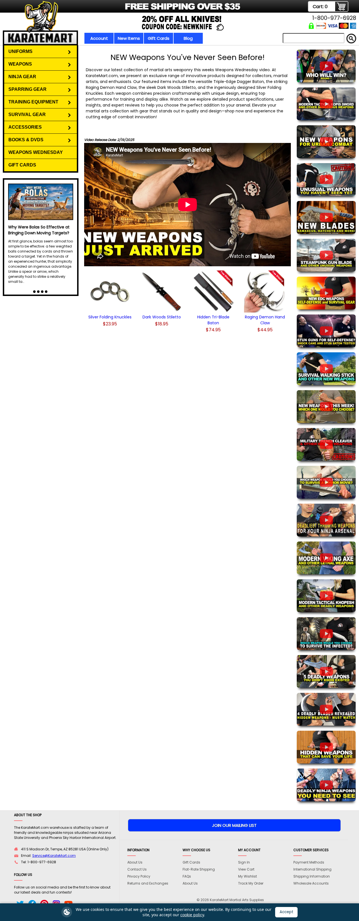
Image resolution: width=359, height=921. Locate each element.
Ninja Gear (22, 76)
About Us (134, 862)
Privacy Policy (138, 876)
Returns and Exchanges (147, 883)
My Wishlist (247, 876)
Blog (188, 38)
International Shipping (312, 869)
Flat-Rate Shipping (199, 869)
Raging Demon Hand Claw (265, 320)
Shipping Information (311, 876)
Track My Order (250, 883)
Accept (286, 912)
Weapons (20, 64)
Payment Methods (308, 862)
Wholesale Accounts (311, 883)
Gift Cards (158, 38)
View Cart (246, 869)
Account (99, 38)
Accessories (25, 127)
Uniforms (20, 51)
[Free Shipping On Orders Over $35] (126, 9)
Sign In (244, 862)
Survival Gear (27, 114)
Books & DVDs (25, 139)
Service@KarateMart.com (54, 855)
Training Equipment (33, 101)
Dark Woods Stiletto (161, 317)
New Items (129, 38)
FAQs (187, 876)
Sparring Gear (27, 89)
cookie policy (192, 914)
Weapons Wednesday (35, 152)
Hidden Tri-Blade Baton (213, 320)
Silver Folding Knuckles (110, 317)
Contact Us (137, 869)
